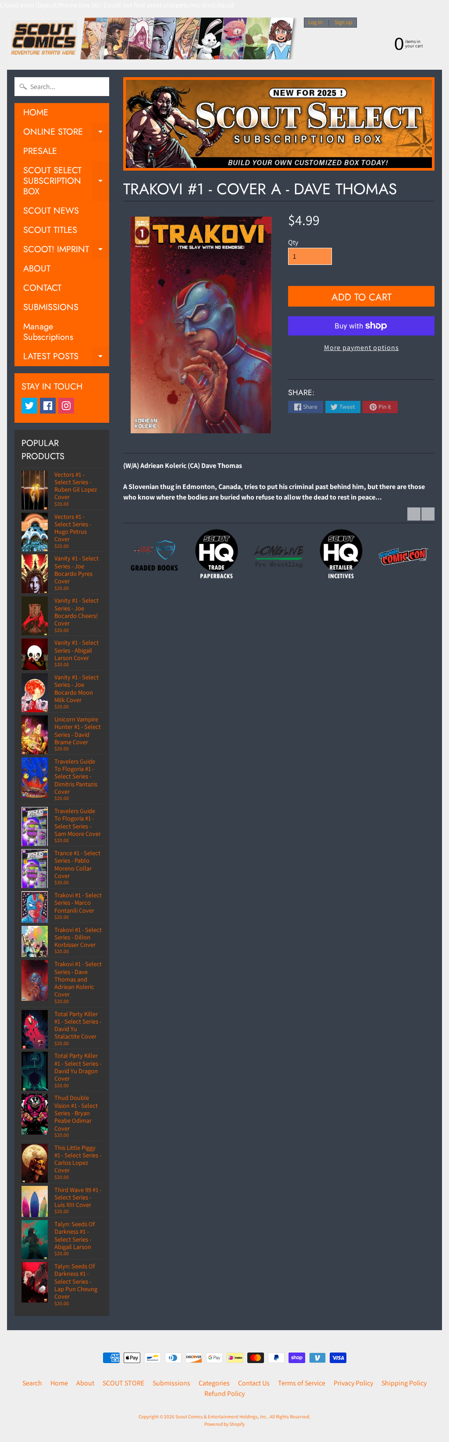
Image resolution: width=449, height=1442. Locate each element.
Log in (315, 22)
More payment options (361, 347)
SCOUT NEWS (51, 210)
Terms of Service (301, 1383)
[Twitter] (29, 406)
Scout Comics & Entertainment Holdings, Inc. (221, 1416)
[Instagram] (66, 406)
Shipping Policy (404, 1383)
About (85, 1383)
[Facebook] (48, 406)
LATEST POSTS (66, 358)
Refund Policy (224, 1393)
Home (59, 1383)
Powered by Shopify (224, 1424)
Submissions (171, 1383)
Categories (214, 1383)
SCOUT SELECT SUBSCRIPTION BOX (66, 181)
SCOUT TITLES (50, 230)
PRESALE (40, 151)
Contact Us (254, 1383)
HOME (35, 112)
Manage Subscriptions (48, 331)
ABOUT (36, 268)
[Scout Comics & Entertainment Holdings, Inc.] (152, 40)
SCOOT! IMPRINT (66, 251)
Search (32, 1383)
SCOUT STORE (123, 1383)
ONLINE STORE (66, 133)
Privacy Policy (353, 1383)
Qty (293, 242)
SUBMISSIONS (50, 307)
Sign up (343, 22)
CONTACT (42, 288)
